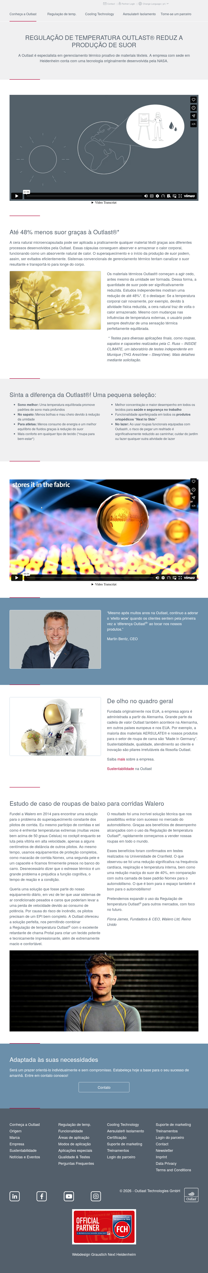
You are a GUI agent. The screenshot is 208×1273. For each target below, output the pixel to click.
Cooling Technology (99, 14)
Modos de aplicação (74, 1143)
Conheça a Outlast (23, 14)
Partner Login (128, 3)
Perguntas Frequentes (76, 1163)
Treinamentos (118, 1150)
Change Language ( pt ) (154, 3)
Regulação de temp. (61, 14)
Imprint (161, 1156)
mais (121, 759)
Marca (15, 1137)
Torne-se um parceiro (176, 14)
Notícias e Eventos (25, 1156)
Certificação (117, 1137)
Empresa (17, 1143)
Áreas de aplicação (73, 1137)
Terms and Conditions (173, 1169)
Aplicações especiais (75, 1150)
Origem (16, 1130)
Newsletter (164, 1150)
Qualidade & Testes (74, 1156)
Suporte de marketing (124, 1143)
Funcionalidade (70, 1130)
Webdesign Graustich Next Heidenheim (104, 1254)
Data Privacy (166, 1163)
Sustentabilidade (120, 768)
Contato (104, 1087)
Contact (111, 3)
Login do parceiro (121, 1156)
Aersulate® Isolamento (139, 14)
